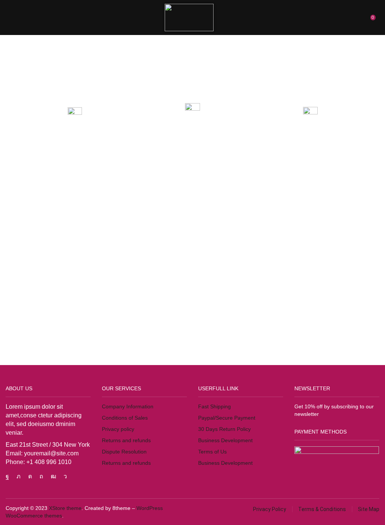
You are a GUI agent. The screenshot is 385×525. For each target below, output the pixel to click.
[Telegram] (65, 476)
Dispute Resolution (124, 452)
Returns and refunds (126, 440)
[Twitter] (19, 476)
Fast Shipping (214, 406)
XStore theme (65, 508)
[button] (11, 17)
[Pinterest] (41, 476)
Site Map (368, 509)
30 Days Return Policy (224, 429)
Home (23, 43)
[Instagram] (30, 476)
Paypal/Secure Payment (226, 418)
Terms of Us (212, 452)
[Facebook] (7, 476)
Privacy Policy (269, 509)
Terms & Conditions (322, 509)
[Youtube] (53, 476)
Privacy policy (118, 429)
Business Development (225, 440)
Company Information (127, 406)
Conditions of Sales (125, 418)
